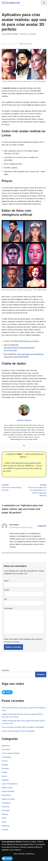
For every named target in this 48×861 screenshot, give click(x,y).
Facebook (5, 768)
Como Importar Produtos (11, 753)
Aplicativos (24, 34)
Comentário (9, 608)
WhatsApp (5, 826)
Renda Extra (6, 795)
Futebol (4, 772)
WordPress (30, 854)
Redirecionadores (8, 791)
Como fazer (6, 749)
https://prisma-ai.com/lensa (29, 341)
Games (4, 776)
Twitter (4, 822)
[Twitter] (24, 446)
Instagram (5, 780)
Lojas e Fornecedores (10, 784)
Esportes (5, 765)
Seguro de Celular (8, 799)
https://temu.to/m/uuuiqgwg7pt (26, 463)
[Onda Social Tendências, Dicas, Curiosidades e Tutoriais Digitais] (11, 3)
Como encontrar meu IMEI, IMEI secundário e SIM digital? (23, 727)
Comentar (41, 526)
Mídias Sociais (7, 787)
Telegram (5, 814)
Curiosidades (6, 757)
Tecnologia (32, 34)
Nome (6, 581)
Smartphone (6, 803)
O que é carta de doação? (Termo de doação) (18, 731)
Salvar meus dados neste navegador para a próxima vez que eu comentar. (23, 640)
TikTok (4, 818)
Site (5, 599)
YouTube (5, 829)
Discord (4, 761)
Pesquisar (5, 670)
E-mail (7, 590)
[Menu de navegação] (43, 3)
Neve (16, 854)
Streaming (5, 807)
